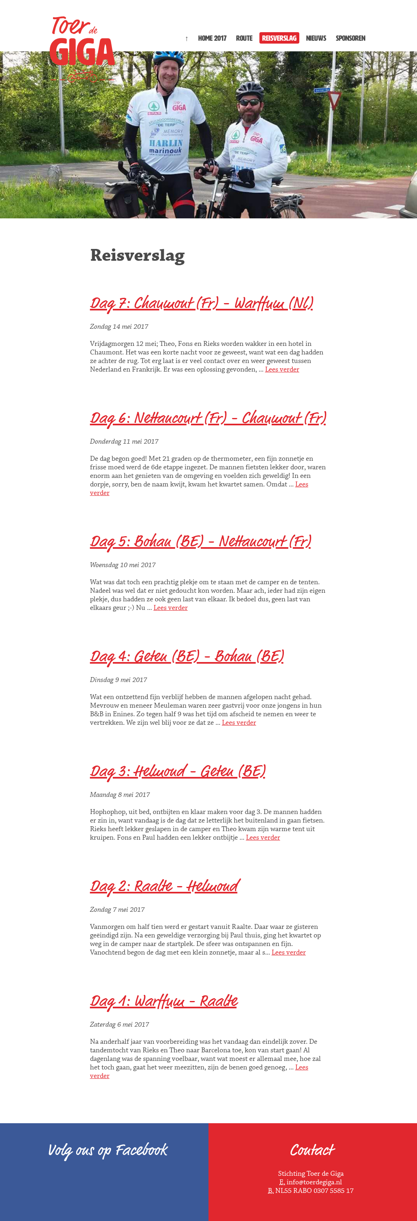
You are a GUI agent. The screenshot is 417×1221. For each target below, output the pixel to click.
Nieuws (316, 38)
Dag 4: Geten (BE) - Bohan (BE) (186, 656)
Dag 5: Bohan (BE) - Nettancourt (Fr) (200, 541)
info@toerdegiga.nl (314, 1182)
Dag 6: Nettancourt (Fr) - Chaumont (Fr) (208, 418)
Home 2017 (212, 38)
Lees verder (282, 369)
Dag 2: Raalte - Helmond (163, 886)
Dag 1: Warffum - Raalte (163, 1001)
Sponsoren (350, 38)
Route (244, 38)
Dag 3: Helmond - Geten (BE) (177, 771)
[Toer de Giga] (82, 78)
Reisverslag (279, 38)
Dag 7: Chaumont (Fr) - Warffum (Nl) (201, 303)
